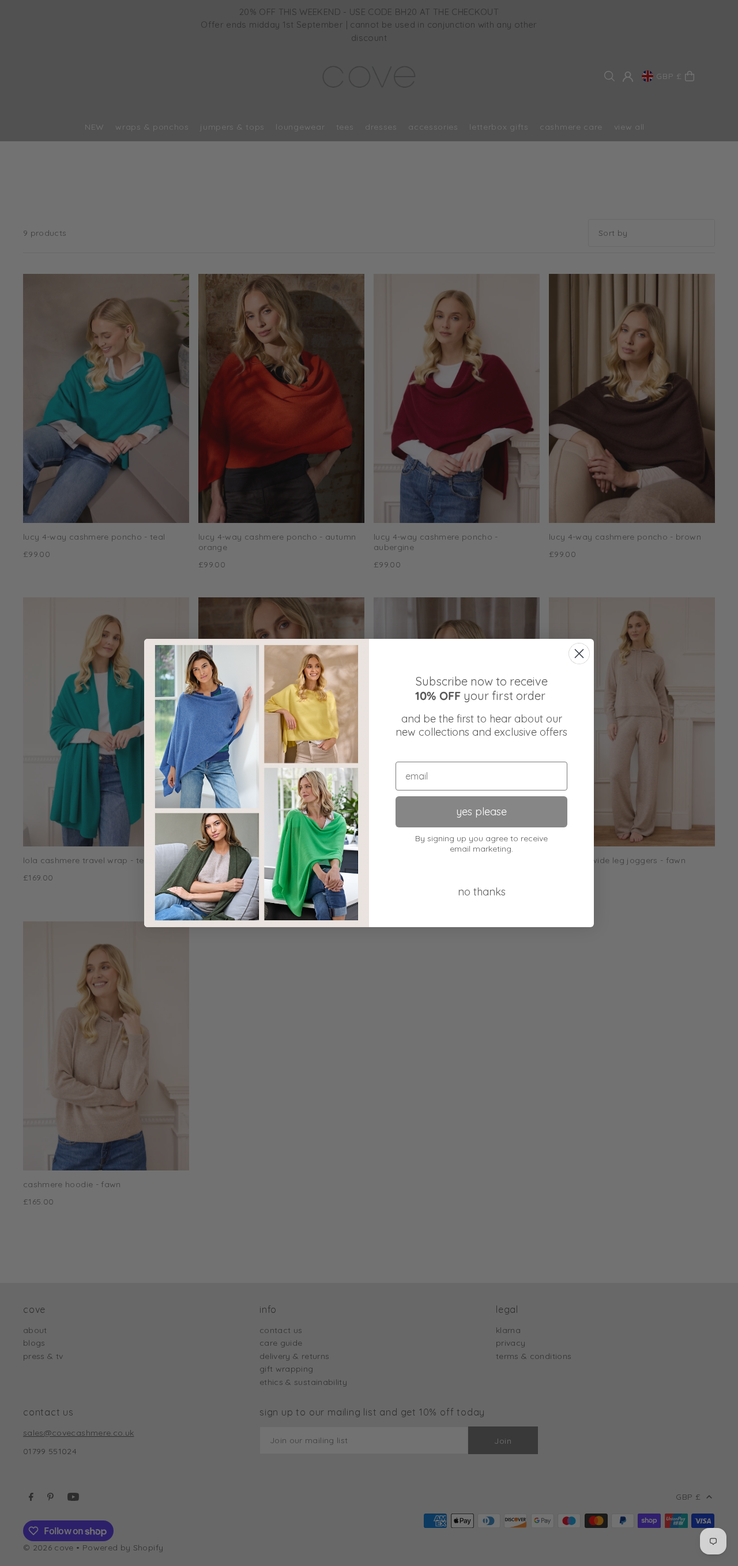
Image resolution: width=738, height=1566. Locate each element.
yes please (481, 811)
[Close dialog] (579, 653)
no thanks (482, 891)
